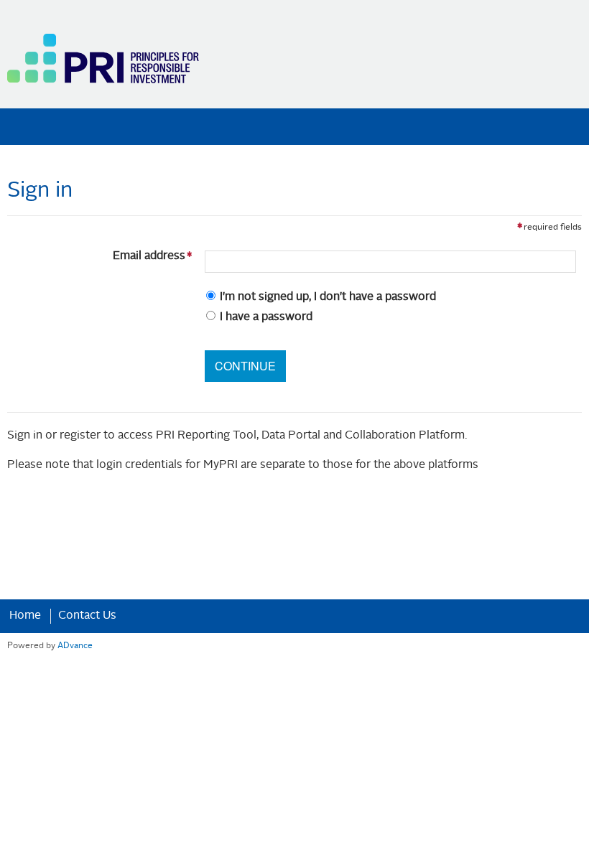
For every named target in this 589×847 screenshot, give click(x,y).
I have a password (266, 317)
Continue (245, 365)
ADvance (75, 646)
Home (25, 616)
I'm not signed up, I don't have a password (328, 297)
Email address (99, 256)
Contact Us (87, 616)
